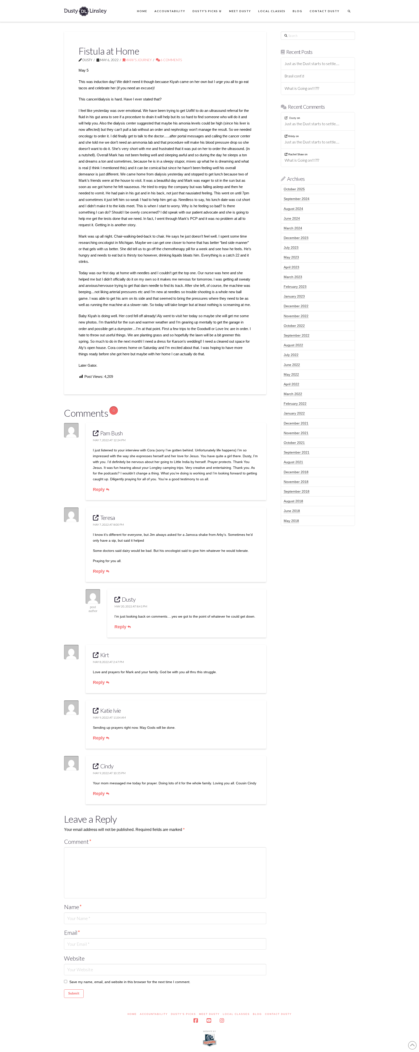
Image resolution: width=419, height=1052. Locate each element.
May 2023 (291, 257)
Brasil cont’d (294, 76)
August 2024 (293, 209)
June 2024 (292, 218)
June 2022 (292, 365)
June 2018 (292, 511)
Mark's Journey (138, 60)
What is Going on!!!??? (302, 88)
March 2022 (293, 394)
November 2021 (296, 433)
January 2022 (294, 413)
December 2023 (296, 238)
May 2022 (291, 374)
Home (132, 1014)
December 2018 (296, 472)
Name (73, 906)
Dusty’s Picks (183, 1014)
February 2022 (295, 404)
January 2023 (294, 296)
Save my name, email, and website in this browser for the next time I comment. (129, 982)
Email (72, 932)
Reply (99, 489)
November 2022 (296, 316)
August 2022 (293, 345)
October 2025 (294, 189)
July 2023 (291, 247)
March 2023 (293, 277)
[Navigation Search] (349, 11)
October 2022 (294, 326)
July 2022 (291, 355)
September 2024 (296, 199)
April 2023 (291, 267)
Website (74, 958)
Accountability (154, 1014)
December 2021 (296, 423)
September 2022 (296, 335)
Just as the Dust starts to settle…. (312, 63)
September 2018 (296, 491)
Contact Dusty (278, 1014)
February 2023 (295, 287)
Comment (78, 841)
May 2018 (291, 521)
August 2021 (293, 462)
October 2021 (294, 443)
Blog (257, 1014)
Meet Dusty (209, 1014)
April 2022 (291, 384)
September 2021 (296, 452)
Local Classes (236, 1014)
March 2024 (293, 228)
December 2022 (296, 306)
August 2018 (293, 501)
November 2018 (296, 482)
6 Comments (171, 60)
